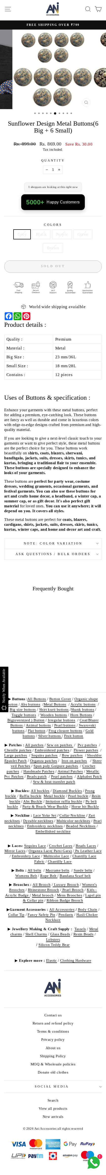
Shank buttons (82, 709)
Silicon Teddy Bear (54, 945)
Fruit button (73, 736)
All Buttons (36, 699)
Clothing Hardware (75, 960)
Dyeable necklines (38, 821)
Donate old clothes (53, 1072)
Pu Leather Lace (88, 851)
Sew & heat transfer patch (54, 781)
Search (53, 1100)
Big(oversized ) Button (26, 720)
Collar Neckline (72, 815)
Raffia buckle (30, 796)
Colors (53, 225)
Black (41, 234)
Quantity (53, 160)
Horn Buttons (81, 715)
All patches (34, 745)
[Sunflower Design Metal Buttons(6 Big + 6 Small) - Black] (17, 676)
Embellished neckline (53, 831)
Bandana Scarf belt (75, 876)
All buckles (40, 791)
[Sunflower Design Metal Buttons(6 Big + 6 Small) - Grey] (11, 676)
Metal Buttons (55, 704)
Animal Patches (70, 771)
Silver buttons (50, 736)
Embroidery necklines (45, 826)
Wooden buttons (53, 715)
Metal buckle (54, 796)
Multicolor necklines (73, 821)
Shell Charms (36, 934)
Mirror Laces (14, 851)
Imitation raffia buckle (64, 801)
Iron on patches (74, 761)
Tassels (80, 929)
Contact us (53, 1015)
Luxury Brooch (66, 884)
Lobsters (53, 939)
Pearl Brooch (72, 890)
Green (82, 234)
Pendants (65, 914)
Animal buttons (38, 725)
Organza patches (43, 761)
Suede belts (83, 870)
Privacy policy (53, 1039)
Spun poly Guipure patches (56, 766)
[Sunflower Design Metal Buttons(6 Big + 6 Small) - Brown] (34, 676)
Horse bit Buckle (85, 806)
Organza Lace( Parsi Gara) (50, 851)
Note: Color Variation (53, 543)
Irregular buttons (61, 720)
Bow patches (72, 755)
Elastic (51, 960)
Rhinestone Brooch (43, 890)
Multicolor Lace (56, 856)
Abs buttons (30, 704)
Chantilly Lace (60, 861)
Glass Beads (60, 934)
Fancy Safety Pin (41, 914)
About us (53, 1048)
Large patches (15, 755)
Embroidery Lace (26, 856)
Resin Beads (83, 934)
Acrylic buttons (83, 704)
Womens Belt (26, 876)
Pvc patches (87, 745)
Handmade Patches (38, 771)
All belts (34, 870)
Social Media (52, 1086)
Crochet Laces (60, 846)
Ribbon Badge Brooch (65, 900)
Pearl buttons (64, 725)
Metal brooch (43, 895)
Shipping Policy (53, 1056)
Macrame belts (57, 870)
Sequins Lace (35, 846)
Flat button (37, 730)
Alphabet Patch (89, 776)
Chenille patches (18, 750)
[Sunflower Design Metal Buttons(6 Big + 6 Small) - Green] (28, 676)
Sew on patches (60, 745)
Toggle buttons (24, 715)
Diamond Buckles (67, 791)
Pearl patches (61, 776)
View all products (53, 1108)
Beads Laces (86, 846)
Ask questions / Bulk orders (53, 554)
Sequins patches (44, 755)
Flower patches (86, 750)
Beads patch (37, 776)
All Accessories (61, 909)
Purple (62, 234)
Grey (22, 234)
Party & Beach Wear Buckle (45, 806)
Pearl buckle (78, 796)
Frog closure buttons (65, 730)
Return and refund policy (53, 1023)
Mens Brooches (69, 895)
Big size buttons (23, 709)
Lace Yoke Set (44, 815)
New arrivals (53, 1116)
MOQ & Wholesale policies (53, 1064)
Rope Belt (48, 876)
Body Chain (87, 909)
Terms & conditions (53, 1031)
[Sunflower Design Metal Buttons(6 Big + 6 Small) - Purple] (23, 676)
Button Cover (60, 699)
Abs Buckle (32, 801)
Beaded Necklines (81, 826)
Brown (53, 248)
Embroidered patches (52, 750)
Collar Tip (16, 914)
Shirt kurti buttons (54, 709)
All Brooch (42, 884)
